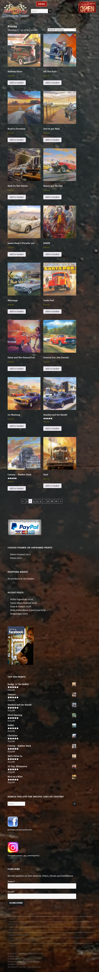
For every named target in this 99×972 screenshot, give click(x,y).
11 (56, 501)
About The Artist (19, 935)
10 (52, 501)
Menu (41, 4)
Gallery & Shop (18, 924)
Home (10, 21)
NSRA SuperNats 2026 (21, 599)
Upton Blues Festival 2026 (23, 603)
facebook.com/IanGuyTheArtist (20, 830)
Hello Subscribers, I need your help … (29, 610)
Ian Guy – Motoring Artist (21, 953)
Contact (14, 946)
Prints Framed (17, 554)
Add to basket (17, 82)
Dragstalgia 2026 (19, 613)
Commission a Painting (22, 940)
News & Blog (16, 930)
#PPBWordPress (14, 959)
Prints (18, 21)
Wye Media (20, 964)
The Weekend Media (31, 962)
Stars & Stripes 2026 (20, 606)
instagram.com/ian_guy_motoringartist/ (23, 856)
